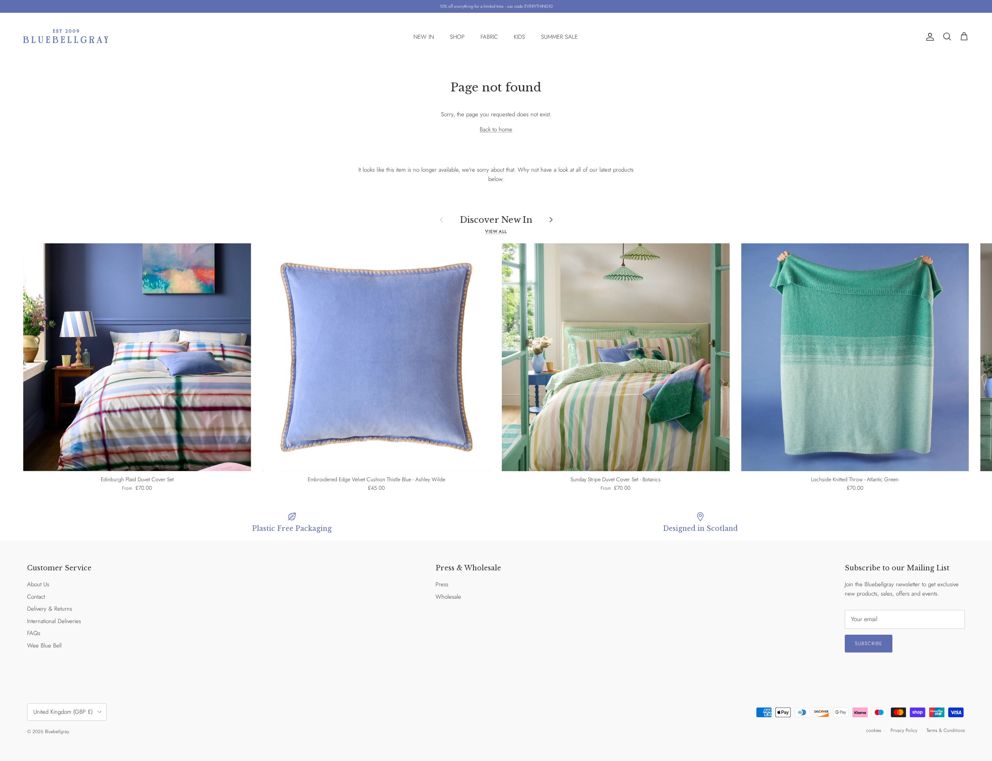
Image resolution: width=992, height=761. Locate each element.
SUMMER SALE (559, 37)
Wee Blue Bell (44, 645)
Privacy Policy (903, 730)
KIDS (519, 37)
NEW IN (423, 37)
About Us (38, 584)
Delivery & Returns (49, 608)
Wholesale (448, 596)
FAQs (33, 633)
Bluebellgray (57, 731)
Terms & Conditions (946, 730)
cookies (873, 730)
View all (496, 231)
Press (442, 584)
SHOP (457, 37)
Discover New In (496, 219)
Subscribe (868, 643)
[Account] (928, 36)
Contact (36, 596)
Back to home (496, 129)
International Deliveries (54, 621)
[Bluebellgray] (65, 37)
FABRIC (489, 37)
